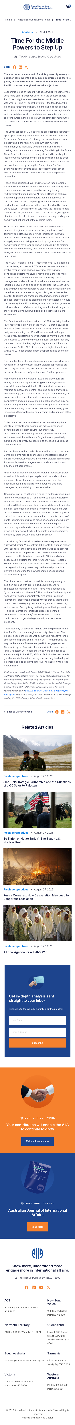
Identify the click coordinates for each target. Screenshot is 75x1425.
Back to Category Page (19, 711)
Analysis (27, 32)
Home (8, 19)
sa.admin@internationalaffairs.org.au (24, 1360)
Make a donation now (37, 1141)
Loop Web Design (44, 1417)
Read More (37, 1226)
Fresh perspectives (15, 776)
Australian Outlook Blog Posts (34, 19)
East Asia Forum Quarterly (38, 690)
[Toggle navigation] (9, 7)
